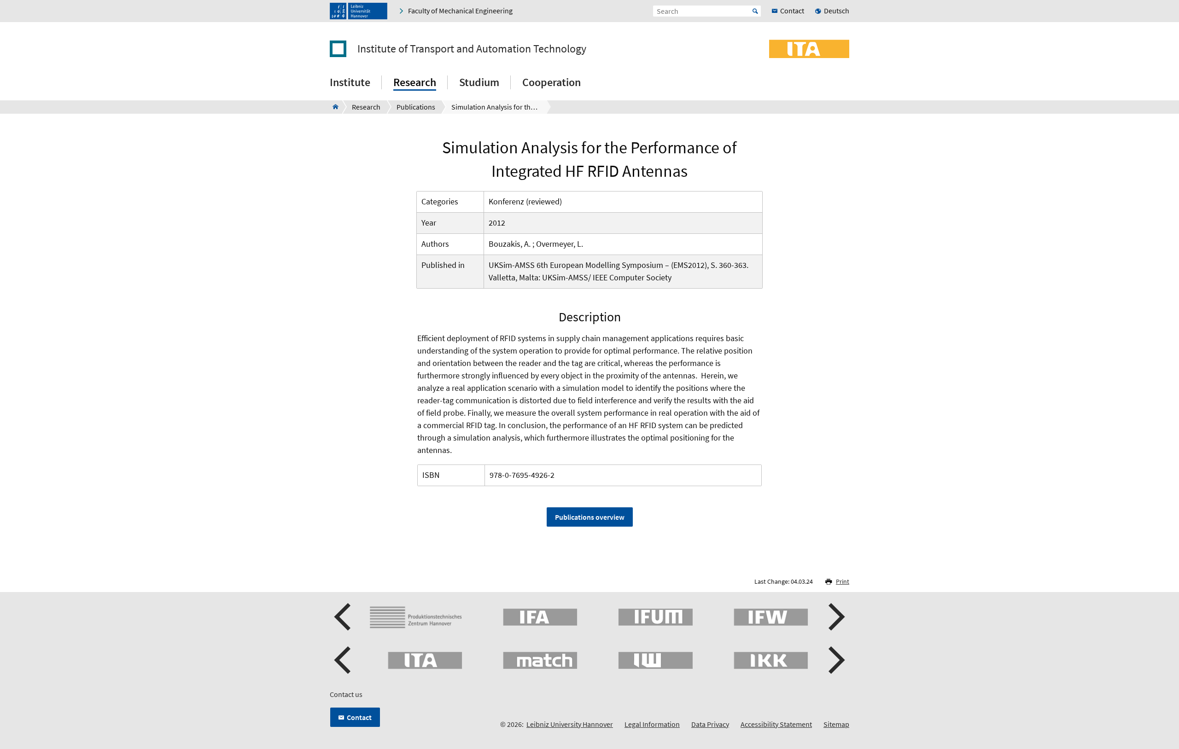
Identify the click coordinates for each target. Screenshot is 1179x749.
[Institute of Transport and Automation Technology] (332, 106)
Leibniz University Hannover (569, 724)
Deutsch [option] (836, 10)
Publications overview (590, 517)
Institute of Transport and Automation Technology (471, 48)
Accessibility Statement (776, 724)
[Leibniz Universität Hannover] (358, 11)
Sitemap (836, 724)
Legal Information (652, 724)
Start (755, 11)
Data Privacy (710, 724)
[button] (343, 617)
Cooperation (551, 82)
